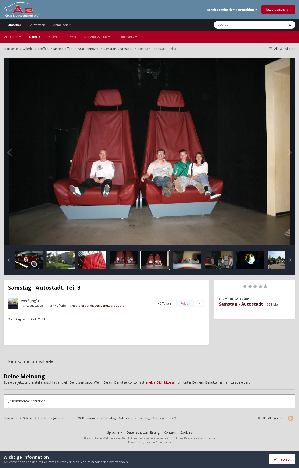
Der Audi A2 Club (96, 37)
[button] (9, 260)
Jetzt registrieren (278, 9)
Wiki (73, 37)
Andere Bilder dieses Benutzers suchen (98, 305)
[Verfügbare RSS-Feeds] (290, 418)
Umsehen (15, 25)
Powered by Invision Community (149, 442)
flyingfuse (35, 301)
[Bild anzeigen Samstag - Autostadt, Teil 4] (29, 260)
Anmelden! (61, 25)
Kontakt (170, 432)
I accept (284, 459)
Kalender (55, 37)
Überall (274, 25)
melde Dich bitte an (161, 382)
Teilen (166, 303)
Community (126, 37)
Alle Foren (11, 37)
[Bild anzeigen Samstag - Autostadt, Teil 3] (155, 260)
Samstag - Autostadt (241, 304)
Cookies (186, 432)
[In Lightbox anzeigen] (149, 151)
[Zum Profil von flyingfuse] (13, 303)
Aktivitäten (37, 25)
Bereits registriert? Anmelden (231, 9)
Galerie (34, 37)
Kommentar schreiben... (29, 401)
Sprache (113, 432)
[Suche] (290, 25)
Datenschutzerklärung (143, 432)
